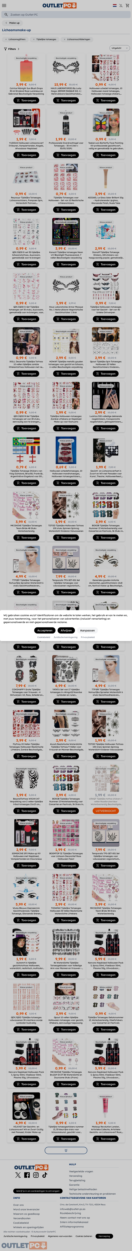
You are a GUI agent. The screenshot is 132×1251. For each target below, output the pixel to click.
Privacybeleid (88, 637)
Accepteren (44, 630)
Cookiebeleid (43, 637)
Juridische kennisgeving (66, 637)
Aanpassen (87, 630)
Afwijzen (66, 630)
